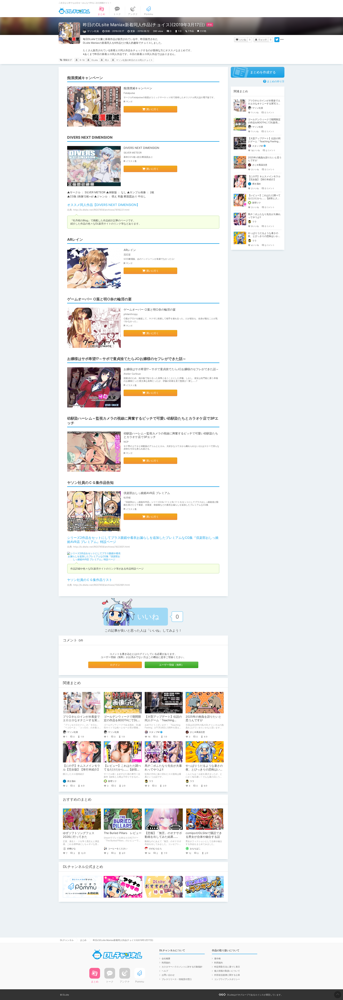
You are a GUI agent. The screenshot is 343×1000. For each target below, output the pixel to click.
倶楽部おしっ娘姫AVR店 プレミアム (147, 493)
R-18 (82, 60)
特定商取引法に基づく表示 (227, 966)
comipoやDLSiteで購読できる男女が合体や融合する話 (204, 834)
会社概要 (166, 958)
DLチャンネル (74, 11)
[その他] (281, 39)
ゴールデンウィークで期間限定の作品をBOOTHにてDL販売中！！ (122, 720)
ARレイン (130, 250)
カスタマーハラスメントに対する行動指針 (182, 966)
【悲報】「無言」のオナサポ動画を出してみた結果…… (163, 834)
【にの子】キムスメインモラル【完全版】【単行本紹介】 (81, 767)
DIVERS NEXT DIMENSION (141, 148)
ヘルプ (165, 970)
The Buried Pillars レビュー (122, 833)
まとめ (83, 940)
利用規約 (166, 962)
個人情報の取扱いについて (227, 970)
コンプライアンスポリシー (227, 979)
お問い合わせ (168, 975)
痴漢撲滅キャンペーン (138, 88)
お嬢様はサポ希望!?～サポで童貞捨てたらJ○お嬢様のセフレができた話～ (171, 369)
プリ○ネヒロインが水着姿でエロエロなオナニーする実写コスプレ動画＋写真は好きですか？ (264, 103)
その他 (203, 31)
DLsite (94, 60)
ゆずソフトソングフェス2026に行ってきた (78, 834)
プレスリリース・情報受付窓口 (177, 979)
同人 (107, 60)
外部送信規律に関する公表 (227, 975)
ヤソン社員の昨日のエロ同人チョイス (134, 60)
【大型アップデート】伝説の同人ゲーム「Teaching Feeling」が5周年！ (163, 720)
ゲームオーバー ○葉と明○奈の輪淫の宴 (150, 309)
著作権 (217, 958)
